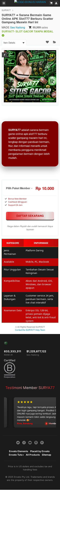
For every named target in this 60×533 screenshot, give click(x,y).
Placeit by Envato (40, 451)
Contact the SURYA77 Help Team (30, 329)
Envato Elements (18, 451)
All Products (33, 454)
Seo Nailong (17, 27)
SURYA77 (6, 10)
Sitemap (46, 454)
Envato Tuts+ (16, 454)
